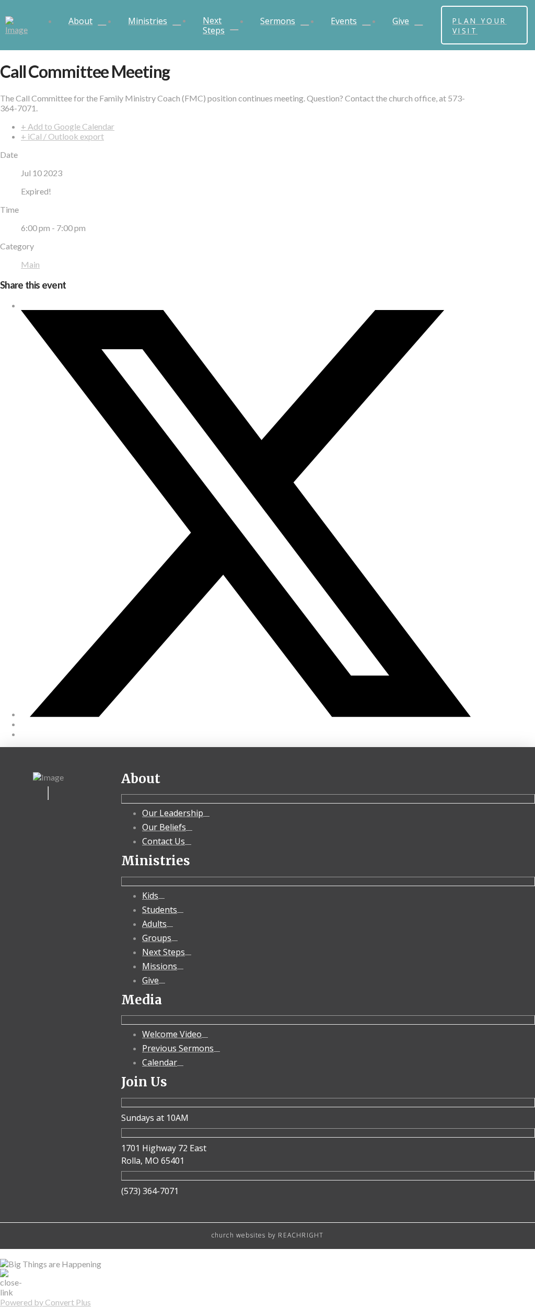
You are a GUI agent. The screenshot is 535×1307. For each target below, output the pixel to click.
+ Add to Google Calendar (67, 126)
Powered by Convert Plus (45, 1302)
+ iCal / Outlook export (62, 136)
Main (30, 264)
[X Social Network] (246, 714)
